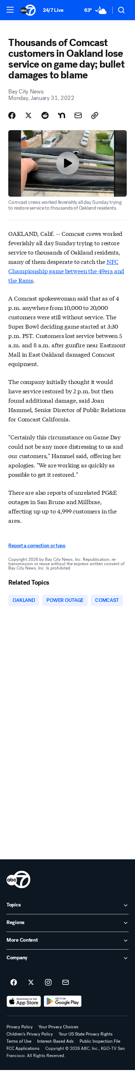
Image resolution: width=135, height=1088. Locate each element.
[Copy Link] (95, 115)
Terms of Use (18, 1041)
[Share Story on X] (28, 115)
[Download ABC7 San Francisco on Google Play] (63, 1001)
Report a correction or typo (36, 545)
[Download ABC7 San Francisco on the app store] (23, 1001)
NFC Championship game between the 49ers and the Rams (66, 270)
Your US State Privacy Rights (86, 1034)
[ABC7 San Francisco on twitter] (31, 982)
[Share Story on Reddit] (45, 115)
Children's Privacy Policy (29, 1034)
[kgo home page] (18, 879)
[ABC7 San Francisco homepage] (28, 10)
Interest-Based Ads (55, 1041)
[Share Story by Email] (78, 115)
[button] (10, 10)
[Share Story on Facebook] (12, 115)
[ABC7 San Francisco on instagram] (48, 982)
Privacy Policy (19, 1027)
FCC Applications (23, 1048)
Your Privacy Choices (58, 1027)
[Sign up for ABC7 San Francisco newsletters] (65, 982)
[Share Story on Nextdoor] (61, 115)
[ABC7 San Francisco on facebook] (13, 982)
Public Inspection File (100, 1041)
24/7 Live (53, 10)
